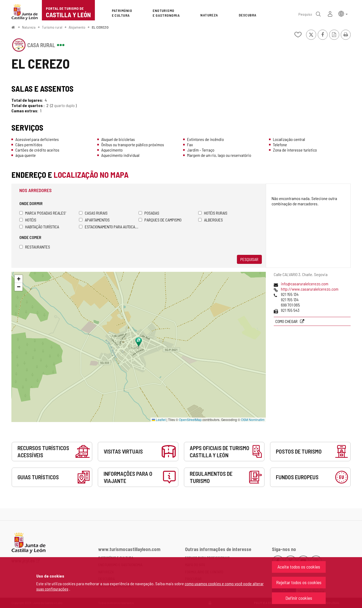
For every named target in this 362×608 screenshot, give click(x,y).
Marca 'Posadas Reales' (45, 212)
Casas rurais (96, 212)
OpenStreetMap (190, 419)
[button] (343, 13)
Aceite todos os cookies (298, 567)
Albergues (213, 219)
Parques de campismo (163, 219)
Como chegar (286, 321)
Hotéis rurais (215, 212)
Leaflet (160, 419)
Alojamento (77, 27)
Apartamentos (97, 219)
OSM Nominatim (252, 419)
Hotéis (30, 219)
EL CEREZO (100, 27)
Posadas (151, 212)
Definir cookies (298, 598)
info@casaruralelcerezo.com (304, 283)
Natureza (29, 27)
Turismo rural (52, 27)
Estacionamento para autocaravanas (112, 226)
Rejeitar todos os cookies (298, 582)
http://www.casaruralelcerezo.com (309, 288)
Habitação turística (42, 226)
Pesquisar (249, 259)
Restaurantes (37, 246)
